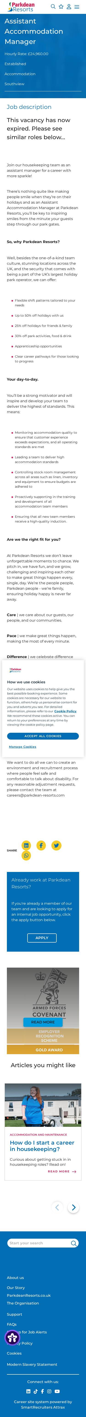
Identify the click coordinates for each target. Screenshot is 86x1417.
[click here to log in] (69, 7)
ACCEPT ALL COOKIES (43, 736)
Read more (43, 1022)
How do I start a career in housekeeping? (42, 1146)
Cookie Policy (65, 711)
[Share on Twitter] (58, 846)
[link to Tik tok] (36, 1392)
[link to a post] (43, 1105)
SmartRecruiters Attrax (43, 1407)
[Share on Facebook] (43, 846)
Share (12, 850)
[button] (53, 7)
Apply (42, 938)
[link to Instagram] (49, 1392)
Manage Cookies (22, 746)
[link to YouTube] (57, 1392)
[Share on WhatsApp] (29, 856)
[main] (43, 708)
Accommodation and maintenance (38, 1134)
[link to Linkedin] (28, 1392)
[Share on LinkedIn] (29, 846)
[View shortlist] (61, 7)
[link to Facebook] (42, 1392)
